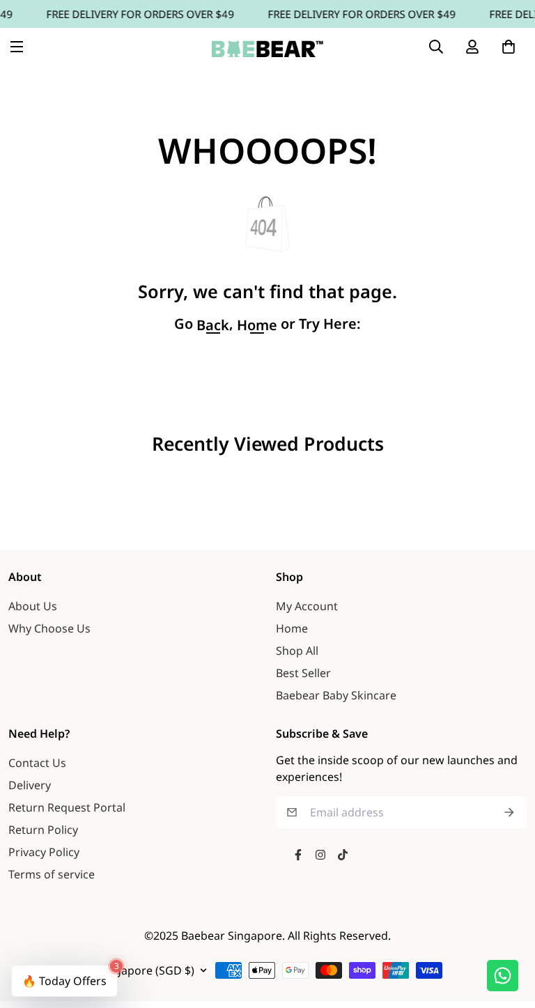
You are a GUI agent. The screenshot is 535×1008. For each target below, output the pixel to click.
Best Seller (303, 673)
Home (292, 628)
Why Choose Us (49, 628)
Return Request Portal (66, 807)
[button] (508, 47)
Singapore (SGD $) (146, 970)
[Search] (436, 47)
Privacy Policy (43, 852)
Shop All (297, 650)
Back (212, 325)
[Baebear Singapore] (267, 46)
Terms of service (51, 874)
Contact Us (37, 762)
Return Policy (43, 829)
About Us (32, 606)
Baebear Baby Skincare (336, 695)
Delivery (29, 785)
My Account (307, 606)
